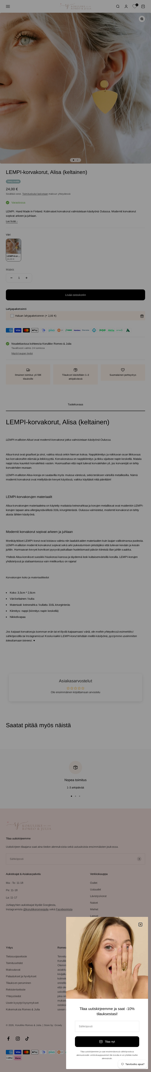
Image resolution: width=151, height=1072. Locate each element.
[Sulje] (140, 924)
